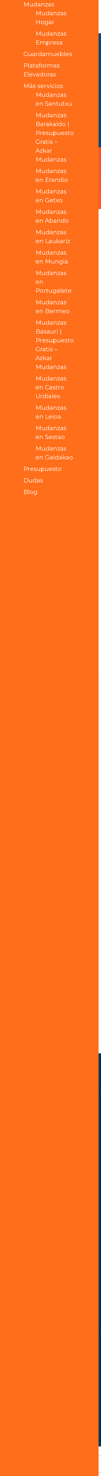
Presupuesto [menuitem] (42, 469)
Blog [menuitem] (30, 492)
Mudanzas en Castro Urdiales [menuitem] (51, 387)
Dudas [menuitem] (33, 480)
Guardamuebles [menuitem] (47, 54)
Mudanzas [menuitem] (38, 4)
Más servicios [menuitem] (43, 86)
